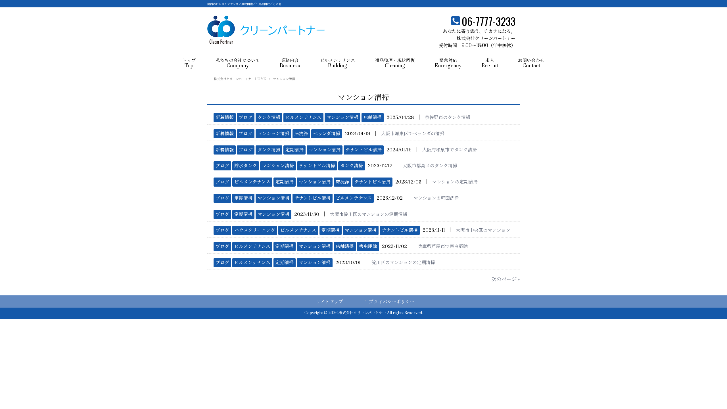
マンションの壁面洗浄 (436, 198)
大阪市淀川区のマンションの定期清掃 (368, 214)
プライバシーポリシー (391, 302)
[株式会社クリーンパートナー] (266, 42)
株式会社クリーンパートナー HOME (240, 79)
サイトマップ (329, 302)
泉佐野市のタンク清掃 (447, 117)
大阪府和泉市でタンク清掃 (449, 150)
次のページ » (505, 279)
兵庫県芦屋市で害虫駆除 (443, 246)
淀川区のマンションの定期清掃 (403, 263)
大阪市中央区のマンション (483, 230)
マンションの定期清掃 (455, 182)
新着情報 (225, 117)
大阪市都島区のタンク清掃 (430, 166)
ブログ (245, 117)
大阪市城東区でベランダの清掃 (412, 134)
